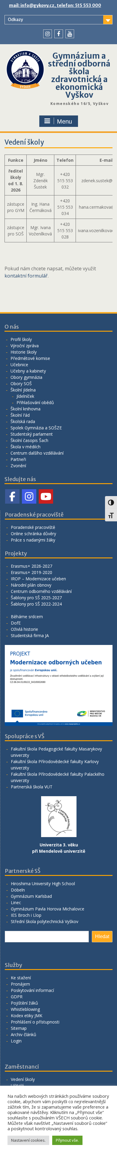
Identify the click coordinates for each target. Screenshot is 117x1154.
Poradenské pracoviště (33, 527)
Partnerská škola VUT (31, 787)
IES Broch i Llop (26, 915)
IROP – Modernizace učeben (38, 579)
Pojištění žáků (24, 1003)
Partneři (18, 459)
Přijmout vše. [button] (67, 1140)
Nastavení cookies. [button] (28, 1140)
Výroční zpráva (24, 345)
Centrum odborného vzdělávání (41, 591)
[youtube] (69, 33)
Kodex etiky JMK (26, 1015)
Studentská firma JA (30, 635)
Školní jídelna (23, 390)
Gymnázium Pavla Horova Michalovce (47, 909)
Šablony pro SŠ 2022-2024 (36, 604)
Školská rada (22, 421)
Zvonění (18, 465)
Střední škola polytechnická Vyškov (44, 921)
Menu (64, 121)
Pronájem (20, 984)
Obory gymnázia (26, 377)
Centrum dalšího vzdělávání (37, 453)
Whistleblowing (25, 1009)
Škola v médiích (25, 447)
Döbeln (18, 890)
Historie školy (23, 352)
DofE (16, 623)
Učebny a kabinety (28, 371)
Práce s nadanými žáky (33, 540)
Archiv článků (23, 1034)
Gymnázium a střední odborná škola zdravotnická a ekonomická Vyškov (79, 75)
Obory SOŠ (21, 383)
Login (16, 1041)
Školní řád (20, 415)
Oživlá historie (24, 629)
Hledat (102, 936)
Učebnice (19, 364)
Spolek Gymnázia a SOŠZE (36, 428)
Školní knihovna (25, 409)
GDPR (16, 996)
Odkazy (15, 19)
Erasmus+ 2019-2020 (31, 572)
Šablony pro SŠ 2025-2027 (36, 597)
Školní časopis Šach (29, 440)
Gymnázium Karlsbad (31, 896)
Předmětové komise (30, 358)
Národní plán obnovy (31, 585)
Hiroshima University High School (43, 883)
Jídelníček (25, 396)
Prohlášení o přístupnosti (35, 1022)
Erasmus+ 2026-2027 (31, 566)
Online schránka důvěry (33, 533)
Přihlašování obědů (35, 402)
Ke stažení (21, 978)
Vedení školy (23, 1079)
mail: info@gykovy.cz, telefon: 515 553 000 (55, 5)
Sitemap (19, 1028)
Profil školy (21, 339)
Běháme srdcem (27, 616)
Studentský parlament (31, 434)
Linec (16, 902)
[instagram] (47, 33)
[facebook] (58, 33)
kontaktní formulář (26, 275)
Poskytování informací (32, 990)
